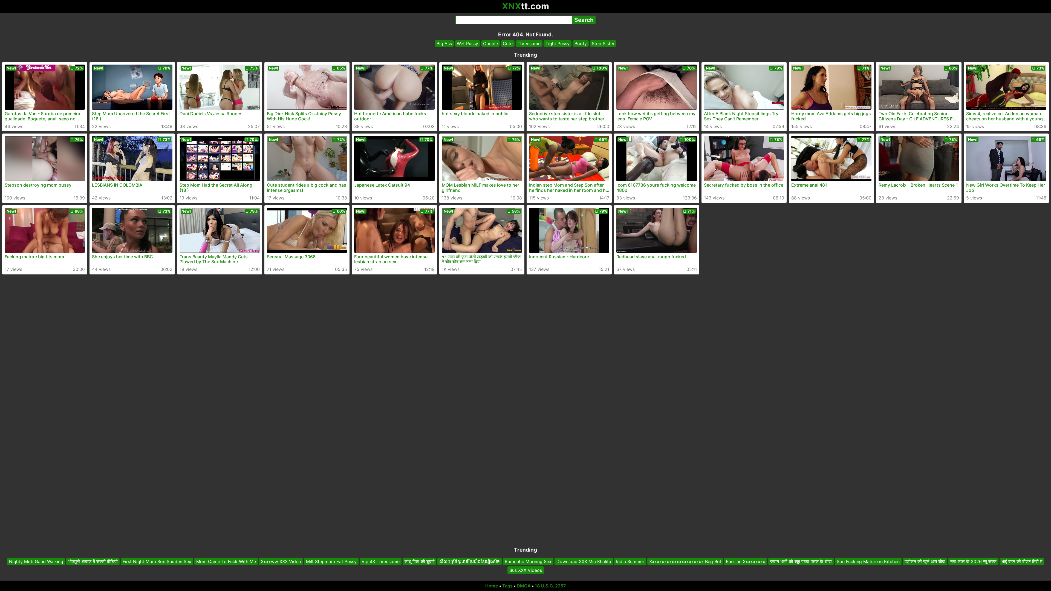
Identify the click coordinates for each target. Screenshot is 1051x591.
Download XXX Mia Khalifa (583, 561)
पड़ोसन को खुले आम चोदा (925, 561)
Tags (507, 585)
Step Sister (603, 43)
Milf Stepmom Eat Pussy (331, 561)
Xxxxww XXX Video (281, 561)
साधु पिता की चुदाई (419, 561)
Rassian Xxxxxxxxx (745, 561)
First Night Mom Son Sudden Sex (157, 561)
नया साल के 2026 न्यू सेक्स (973, 561)
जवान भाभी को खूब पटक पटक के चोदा (801, 561)
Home (491, 585)
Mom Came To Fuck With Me (226, 561)
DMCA (524, 585)
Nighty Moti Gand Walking (36, 561)
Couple (490, 43)
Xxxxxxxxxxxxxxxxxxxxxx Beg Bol (685, 561)
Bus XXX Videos (525, 570)
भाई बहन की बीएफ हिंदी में (1021, 561)
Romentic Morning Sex (528, 561)
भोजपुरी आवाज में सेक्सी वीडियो (93, 561)
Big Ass (444, 43)
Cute (508, 43)
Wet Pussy (467, 43)
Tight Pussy (557, 43)
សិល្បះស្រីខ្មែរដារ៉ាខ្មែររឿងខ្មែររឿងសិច (469, 561)
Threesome (529, 43)
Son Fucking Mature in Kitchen (868, 561)
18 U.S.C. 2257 (550, 585)
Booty (580, 43)
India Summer (630, 561)
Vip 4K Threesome (381, 561)
